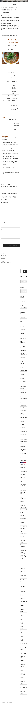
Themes (22, 333)
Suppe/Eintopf (7, 184)
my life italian (23, 533)
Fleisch (9, 186)
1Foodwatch (23, 301)
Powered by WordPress (6, 702)
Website (3, 237)
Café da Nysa (23, 370)
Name (3, 222)
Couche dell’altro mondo (22, 514)
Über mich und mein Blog (22, 691)
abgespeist (23, 350)
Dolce (21, 402)
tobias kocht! (23, 477)
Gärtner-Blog (23, 417)
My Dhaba (22, 531)
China (5, 186)
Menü (14, 4)
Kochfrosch (23, 437)
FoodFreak (23, 407)
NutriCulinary (23, 457)
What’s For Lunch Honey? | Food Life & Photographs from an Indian (23, 555)
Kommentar (4, 202)
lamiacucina (23, 446)
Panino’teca (23, 460)
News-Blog (23, 326)
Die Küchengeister (23, 398)
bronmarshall (23, 509)
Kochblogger (23, 434)
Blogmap (22, 317)
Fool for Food (23, 410)
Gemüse (15, 186)
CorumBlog (23, 381)
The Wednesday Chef (23, 546)
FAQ (21, 324)
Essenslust (23, 405)
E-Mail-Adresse (5, 229)
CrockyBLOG (23, 384)
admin (15, 7)
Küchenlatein (23, 443)
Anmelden (22, 568)
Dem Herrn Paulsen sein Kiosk (23, 392)
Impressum (23, 598)
